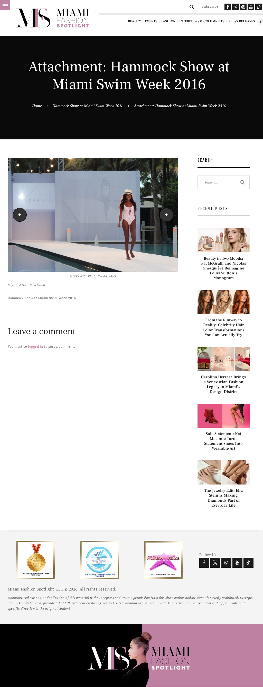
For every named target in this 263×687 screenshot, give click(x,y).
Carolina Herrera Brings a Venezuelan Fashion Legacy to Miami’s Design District (223, 384)
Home (37, 105)
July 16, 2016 (17, 284)
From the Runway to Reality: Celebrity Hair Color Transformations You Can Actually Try (224, 327)
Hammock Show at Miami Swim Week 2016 (87, 105)
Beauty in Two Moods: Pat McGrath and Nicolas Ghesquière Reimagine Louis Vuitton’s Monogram (223, 268)
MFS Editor (37, 284)
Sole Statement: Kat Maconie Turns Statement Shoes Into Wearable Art (223, 441)
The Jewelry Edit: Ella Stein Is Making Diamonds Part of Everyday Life (223, 498)
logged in (35, 346)
